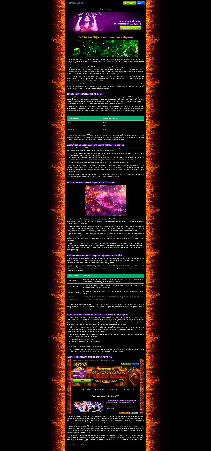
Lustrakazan (76, 3)
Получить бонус (130, 28)
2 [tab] (105, 33)
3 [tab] (107, 33)
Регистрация (129, 3)
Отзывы (108, 9)
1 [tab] (103, 33)
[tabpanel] (105, 23)
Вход (139, 3)
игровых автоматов (108, 62)
